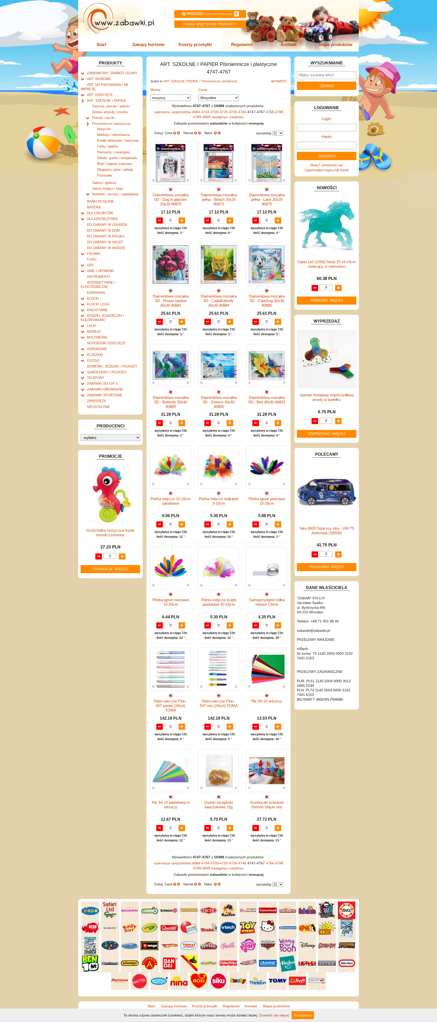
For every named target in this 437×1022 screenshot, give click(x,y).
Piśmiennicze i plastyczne (111, 124)
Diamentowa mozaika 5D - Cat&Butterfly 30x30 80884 (219, 300)
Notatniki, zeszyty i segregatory (115, 194)
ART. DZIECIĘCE (100, 95)
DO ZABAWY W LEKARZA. (107, 225)
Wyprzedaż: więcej (326, 434)
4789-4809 (202, 117)
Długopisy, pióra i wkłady (115, 170)
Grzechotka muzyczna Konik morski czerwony (110, 532)
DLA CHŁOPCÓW (100, 213)
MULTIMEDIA (97, 337)
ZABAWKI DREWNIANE (105, 389)
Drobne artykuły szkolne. (110, 112)
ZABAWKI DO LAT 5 (102, 383)
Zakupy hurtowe (148, 44)
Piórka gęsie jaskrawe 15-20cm (267, 501)
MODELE (94, 331)
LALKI (91, 326)
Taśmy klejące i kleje (107, 188)
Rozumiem (302, 1015)
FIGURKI (93, 254)
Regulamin (242, 44)
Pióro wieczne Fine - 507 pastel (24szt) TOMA (170, 705)
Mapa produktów (335, 44)
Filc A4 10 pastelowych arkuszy (171, 804)
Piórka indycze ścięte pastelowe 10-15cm (218, 602)
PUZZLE (93, 360)
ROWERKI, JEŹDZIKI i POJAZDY (112, 366)
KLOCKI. (93, 298)
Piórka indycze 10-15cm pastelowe (170, 501)
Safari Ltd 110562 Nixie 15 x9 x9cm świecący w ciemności (326, 264)
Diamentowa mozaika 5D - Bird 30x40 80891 (266, 399)
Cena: (203, 90)
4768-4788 (274, 112)
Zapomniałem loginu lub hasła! (326, 170)
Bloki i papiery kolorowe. (115, 164)
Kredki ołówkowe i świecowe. (118, 140)
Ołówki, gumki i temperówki (117, 158)
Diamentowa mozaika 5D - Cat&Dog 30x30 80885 (267, 300)
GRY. (91, 265)
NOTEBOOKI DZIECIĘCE (106, 343)
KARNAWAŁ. (96, 293)
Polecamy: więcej (327, 567)
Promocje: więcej (110, 569)
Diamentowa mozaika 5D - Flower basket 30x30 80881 (171, 300)
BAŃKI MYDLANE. (101, 201)
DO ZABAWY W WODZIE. (106, 248)
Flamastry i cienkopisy (113, 152)
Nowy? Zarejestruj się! (326, 165)
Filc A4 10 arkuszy (266, 701)
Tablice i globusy (104, 183)
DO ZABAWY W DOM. (104, 230)
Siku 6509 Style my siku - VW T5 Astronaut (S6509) (326, 530)
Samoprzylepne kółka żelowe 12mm (267, 602)
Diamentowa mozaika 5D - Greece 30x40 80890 (219, 402)
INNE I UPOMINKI (100, 271)
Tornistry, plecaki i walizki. (111, 106)
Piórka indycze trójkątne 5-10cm (218, 501)
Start (101, 44)
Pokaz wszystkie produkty (210, 24)
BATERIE (94, 207)
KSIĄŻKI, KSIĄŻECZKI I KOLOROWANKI (102, 318)
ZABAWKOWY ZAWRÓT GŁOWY (112, 73)
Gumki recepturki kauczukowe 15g (218, 804)
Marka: (155, 90)
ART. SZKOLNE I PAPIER (106, 101)
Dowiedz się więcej (274, 1015)
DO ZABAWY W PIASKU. (106, 236)
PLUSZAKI (95, 355)
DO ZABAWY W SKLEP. (105, 242)
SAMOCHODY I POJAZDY (107, 372)
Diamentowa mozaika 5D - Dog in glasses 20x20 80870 (171, 199)
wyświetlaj (263, 133)
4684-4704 (201, 112)
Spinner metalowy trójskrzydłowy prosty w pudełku (326, 397)
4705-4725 (219, 112)
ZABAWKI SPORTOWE (104, 395)
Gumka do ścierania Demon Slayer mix (266, 804)
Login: (327, 118)
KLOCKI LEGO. (98, 304)
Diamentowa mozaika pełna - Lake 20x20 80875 (267, 199)
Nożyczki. (104, 129)
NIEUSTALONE (98, 407)
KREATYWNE (97, 310)
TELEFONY (95, 378)
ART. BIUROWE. (99, 79)
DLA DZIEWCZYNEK (102, 219)
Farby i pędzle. (108, 146)
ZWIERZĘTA (96, 401)
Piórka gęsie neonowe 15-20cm (170, 602)
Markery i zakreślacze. (113, 135)
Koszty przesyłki (195, 44)
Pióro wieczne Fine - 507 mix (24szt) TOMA (219, 703)
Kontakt (289, 44)
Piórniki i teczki (103, 118)
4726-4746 (238, 112)
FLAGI (92, 259)
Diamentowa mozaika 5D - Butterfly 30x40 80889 (171, 402)
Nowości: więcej (327, 300)
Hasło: (326, 136)
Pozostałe (104, 175)
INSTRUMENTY (99, 277)
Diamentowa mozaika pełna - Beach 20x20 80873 (219, 199)
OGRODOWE (97, 349)
